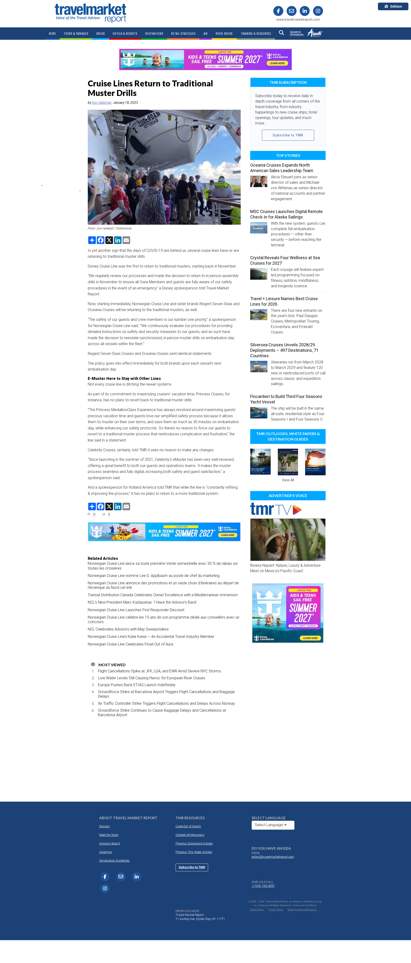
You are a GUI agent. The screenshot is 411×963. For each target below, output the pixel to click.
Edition (396, 6)
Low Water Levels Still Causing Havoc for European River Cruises (151, 678)
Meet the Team (108, 835)
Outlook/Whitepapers (190, 835)
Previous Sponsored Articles (194, 843)
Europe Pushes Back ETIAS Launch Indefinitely (137, 685)
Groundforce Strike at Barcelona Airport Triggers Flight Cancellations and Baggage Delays (166, 694)
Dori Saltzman (102, 102)
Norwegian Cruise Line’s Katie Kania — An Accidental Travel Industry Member (151, 636)
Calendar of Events (188, 826)
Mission (104, 826)
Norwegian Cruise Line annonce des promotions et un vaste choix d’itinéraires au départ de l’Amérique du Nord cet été (163, 585)
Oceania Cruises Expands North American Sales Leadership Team (281, 168)
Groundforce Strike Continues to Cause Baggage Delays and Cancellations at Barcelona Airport (162, 712)
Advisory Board (109, 843)
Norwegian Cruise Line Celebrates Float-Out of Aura (130, 644)
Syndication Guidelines (114, 860)
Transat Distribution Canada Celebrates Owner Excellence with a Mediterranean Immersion (163, 595)
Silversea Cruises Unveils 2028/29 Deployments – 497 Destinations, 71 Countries (284, 350)
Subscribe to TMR (288, 135)
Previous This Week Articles (194, 852)
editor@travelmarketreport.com (273, 857)
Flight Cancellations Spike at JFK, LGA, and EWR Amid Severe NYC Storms (159, 671)
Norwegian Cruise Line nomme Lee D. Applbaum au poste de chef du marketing (154, 575)
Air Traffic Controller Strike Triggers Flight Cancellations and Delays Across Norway (166, 703)
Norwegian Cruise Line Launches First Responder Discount (136, 610)
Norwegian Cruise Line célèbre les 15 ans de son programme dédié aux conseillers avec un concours (163, 619)
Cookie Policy (257, 909)
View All (288, 480)
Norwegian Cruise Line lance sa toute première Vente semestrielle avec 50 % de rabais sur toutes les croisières (163, 565)
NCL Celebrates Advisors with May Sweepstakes (128, 629)
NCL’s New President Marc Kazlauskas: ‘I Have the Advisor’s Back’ (142, 602)
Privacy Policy (275, 909)
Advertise (105, 852)
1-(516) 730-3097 (263, 886)
